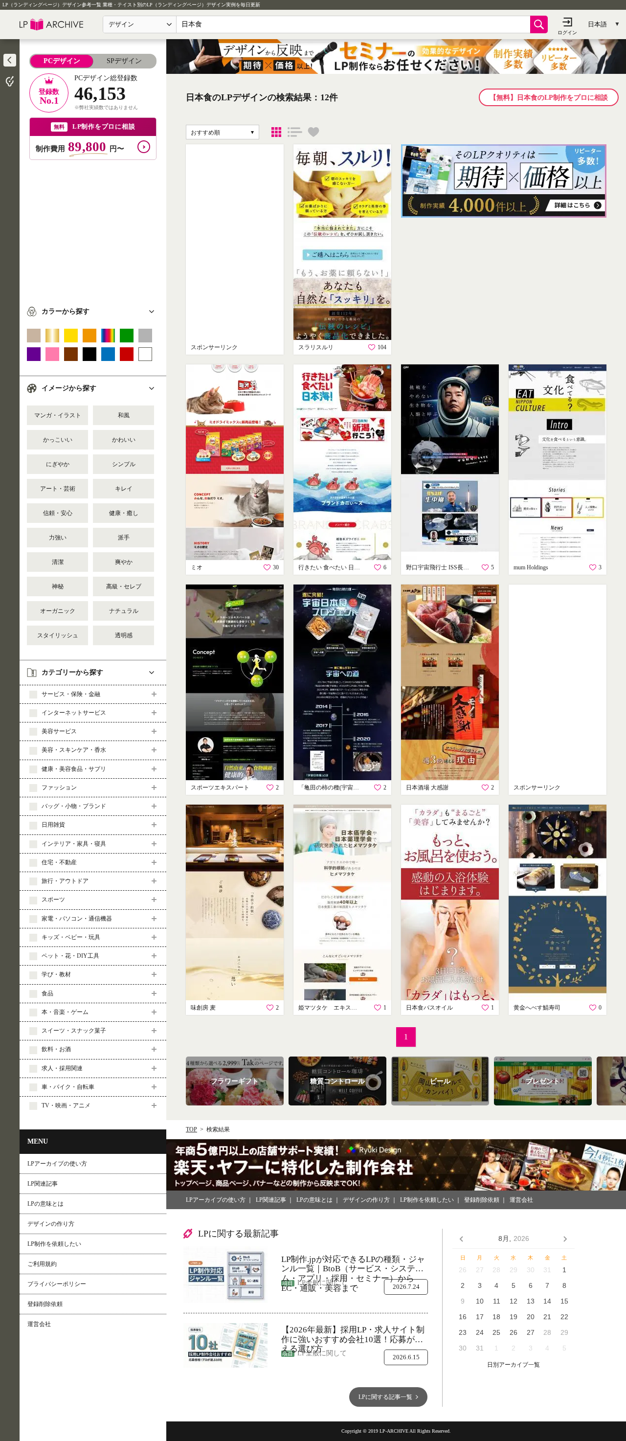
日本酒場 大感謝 (427, 787)
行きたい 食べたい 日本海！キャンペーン (330, 567)
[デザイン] (276, 132)
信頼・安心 (57, 513)
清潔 (58, 562)
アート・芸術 (57, 488)
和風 (124, 415)
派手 (124, 537)
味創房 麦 (203, 1007)
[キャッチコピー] (295, 132)
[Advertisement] (93, 228)
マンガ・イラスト (57, 415)
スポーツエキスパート (220, 787)
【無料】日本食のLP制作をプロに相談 (549, 97)
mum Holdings (531, 567)
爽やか (124, 562)
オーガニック (57, 611)
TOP (191, 1129)
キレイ (124, 488)
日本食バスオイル (429, 1007)
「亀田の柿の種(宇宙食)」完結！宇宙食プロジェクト (330, 787)
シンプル (123, 464)
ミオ (196, 567)
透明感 (124, 635)
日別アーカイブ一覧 (513, 1365)
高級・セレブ (123, 586)
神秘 (58, 586)
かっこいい (57, 439)
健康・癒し (123, 513)
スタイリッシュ (57, 635)
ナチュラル (123, 611)
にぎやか (57, 464)
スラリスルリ (316, 347)
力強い (58, 537)
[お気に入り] (313, 132)
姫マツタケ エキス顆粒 (330, 1007)
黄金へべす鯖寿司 (537, 1007)
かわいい (123, 439)
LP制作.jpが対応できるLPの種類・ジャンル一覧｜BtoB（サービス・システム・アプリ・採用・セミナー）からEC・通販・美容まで (353, 1264)
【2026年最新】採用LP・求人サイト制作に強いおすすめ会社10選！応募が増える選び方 (353, 1334)
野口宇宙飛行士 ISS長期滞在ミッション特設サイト (438, 567)
